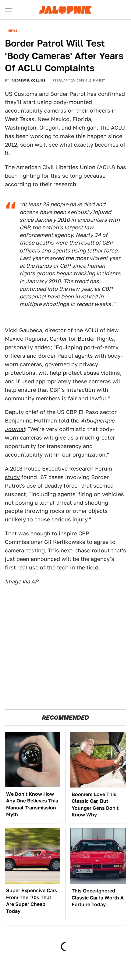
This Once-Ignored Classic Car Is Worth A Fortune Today (98, 897)
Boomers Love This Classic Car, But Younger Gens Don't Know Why (95, 804)
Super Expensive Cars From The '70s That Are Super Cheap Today (31, 901)
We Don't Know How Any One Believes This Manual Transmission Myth (32, 804)
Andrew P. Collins (29, 80)
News (13, 30)
